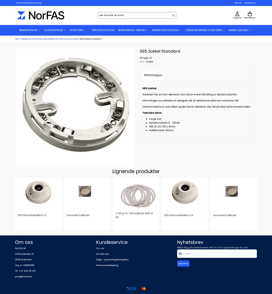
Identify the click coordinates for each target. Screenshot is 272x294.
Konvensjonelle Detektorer (45, 39)
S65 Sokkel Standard (90, 39)
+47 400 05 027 (27, 271)
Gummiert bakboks (78, 215)
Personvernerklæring (107, 265)
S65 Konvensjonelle (68, 39)
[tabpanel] (38, 204)
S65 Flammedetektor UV (32, 215)
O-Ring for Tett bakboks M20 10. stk (134, 215)
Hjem (17, 39)
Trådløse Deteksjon (102, 30)
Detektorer (27, 39)
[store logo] (40, 15)
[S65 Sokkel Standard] (75, 108)
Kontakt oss (250, 3)
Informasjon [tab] (153, 75)
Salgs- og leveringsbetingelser (112, 259)
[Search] (174, 15)
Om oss (238, 3)
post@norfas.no (23, 276)
